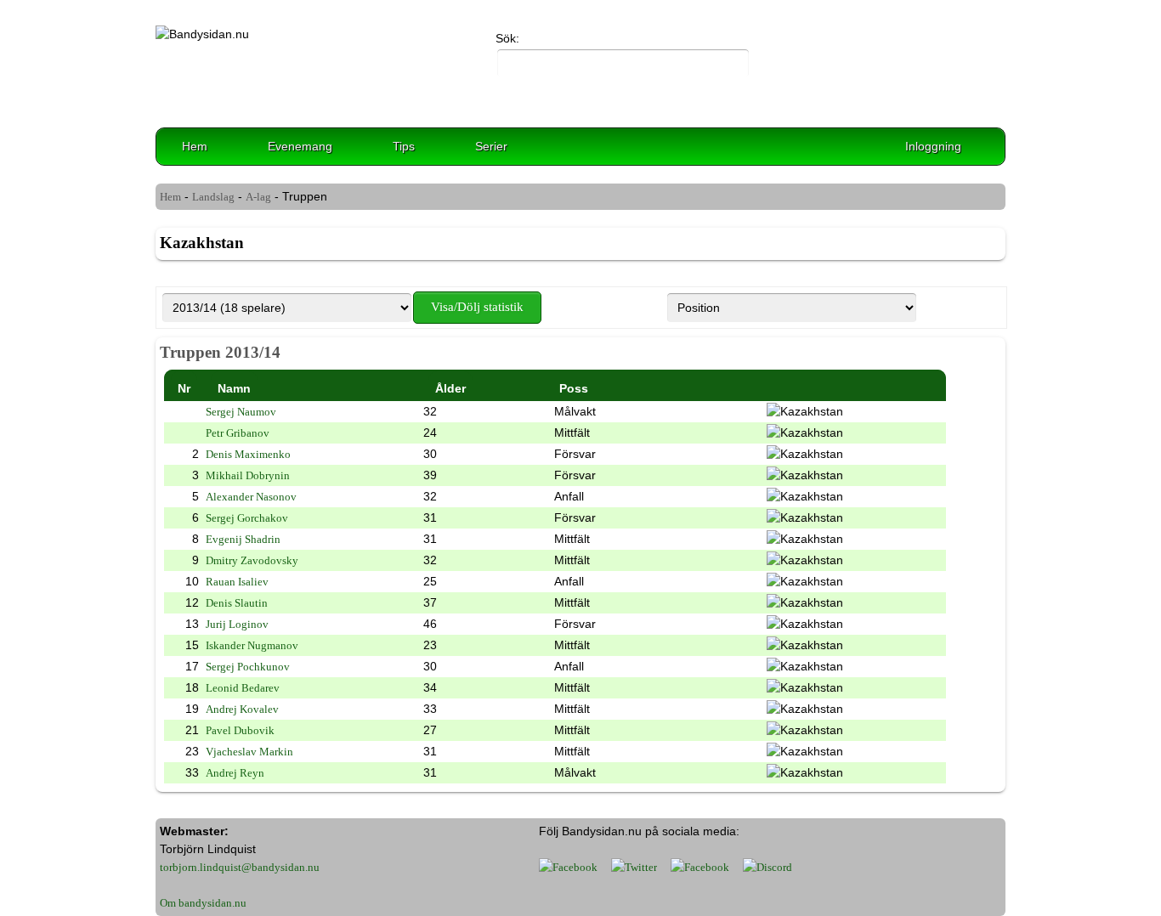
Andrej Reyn (235, 772)
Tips (404, 146)
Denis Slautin (237, 603)
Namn (234, 388)
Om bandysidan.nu (203, 902)
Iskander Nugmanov (252, 645)
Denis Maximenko (248, 454)
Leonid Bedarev (243, 687)
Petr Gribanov (237, 433)
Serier (491, 146)
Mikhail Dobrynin (248, 475)
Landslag (213, 196)
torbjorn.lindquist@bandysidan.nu (240, 867)
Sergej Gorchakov (247, 518)
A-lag (258, 196)
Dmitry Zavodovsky (252, 560)
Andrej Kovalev (242, 709)
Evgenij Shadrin (243, 539)
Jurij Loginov (237, 624)
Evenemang (300, 146)
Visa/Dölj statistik (477, 307)
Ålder (450, 388)
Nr (184, 388)
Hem (194, 146)
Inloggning (933, 146)
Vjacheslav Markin (249, 751)
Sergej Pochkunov (248, 666)
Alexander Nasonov (251, 496)
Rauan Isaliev (237, 581)
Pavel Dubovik (240, 730)
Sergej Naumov (241, 411)
